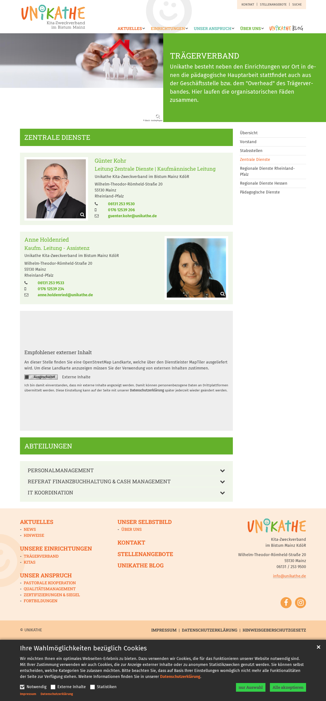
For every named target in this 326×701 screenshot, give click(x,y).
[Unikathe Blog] (285, 29)
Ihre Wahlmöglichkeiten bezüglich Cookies (83, 648)
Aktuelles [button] (130, 28)
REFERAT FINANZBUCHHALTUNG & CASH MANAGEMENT (99, 481)
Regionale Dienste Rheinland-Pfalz (267, 171)
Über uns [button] (250, 28)
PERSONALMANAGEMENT (61, 470)
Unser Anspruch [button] (212, 28)
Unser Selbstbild (145, 521)
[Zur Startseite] (53, 16)
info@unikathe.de (289, 576)
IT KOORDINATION (50, 492)
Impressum (28, 694)
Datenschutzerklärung (180, 676)
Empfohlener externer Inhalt (58, 352)
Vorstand (248, 141)
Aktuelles (36, 521)
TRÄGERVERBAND (204, 56)
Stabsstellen (251, 150)
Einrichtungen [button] (168, 28)
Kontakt (131, 542)
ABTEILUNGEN (48, 446)
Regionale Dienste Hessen (263, 183)
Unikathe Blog (141, 565)
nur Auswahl (251, 687)
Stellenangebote (145, 554)
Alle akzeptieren (288, 687)
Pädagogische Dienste (260, 192)
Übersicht (249, 132)
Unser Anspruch (46, 575)
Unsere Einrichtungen (56, 548)
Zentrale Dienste (255, 159)
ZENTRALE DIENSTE (57, 137)
